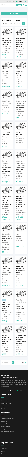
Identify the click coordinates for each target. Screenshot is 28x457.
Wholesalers (5, 208)
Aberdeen (6, 50)
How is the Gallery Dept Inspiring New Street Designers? (20, 271)
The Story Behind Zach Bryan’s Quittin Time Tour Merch (6, 339)
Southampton (21, 140)
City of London (7, 212)
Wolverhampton (6, 247)
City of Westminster (19, 175)
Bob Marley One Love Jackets (5, 74)
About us (3, 451)
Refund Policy (4, 423)
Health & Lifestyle (6, 77)
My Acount (3, 408)
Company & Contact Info (7, 418)
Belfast (20, 81)
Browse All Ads (4, 400)
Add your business (5, 406)
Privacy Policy (4, 429)
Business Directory (6, 403)
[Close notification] (26, 2)
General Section (20, 48)
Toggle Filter (14, 13)
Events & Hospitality (4, 137)
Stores (18, 208)
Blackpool (6, 141)
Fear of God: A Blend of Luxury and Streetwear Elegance (20, 42)
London (20, 52)
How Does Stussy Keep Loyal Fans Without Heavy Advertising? (6, 271)
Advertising (19, 77)
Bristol (19, 316)
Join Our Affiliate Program (7, 431)
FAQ (2, 453)
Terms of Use (4, 421)
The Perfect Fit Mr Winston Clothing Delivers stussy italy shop (21, 339)
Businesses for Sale (6, 46)
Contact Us (4, 448)
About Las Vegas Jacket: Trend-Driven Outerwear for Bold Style (20, 165)
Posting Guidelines (5, 426)
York (5, 81)
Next (23, 362)
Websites (18, 109)
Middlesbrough (22, 212)
